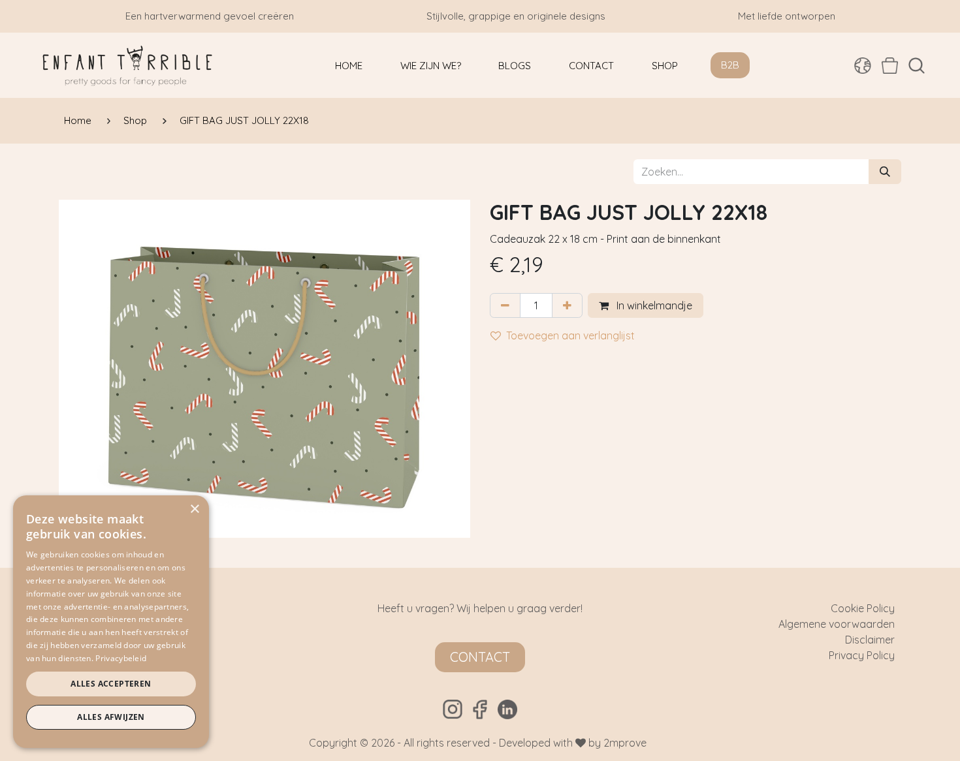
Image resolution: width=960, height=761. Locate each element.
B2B (730, 65)
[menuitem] (349, 65)
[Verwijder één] (505, 305)
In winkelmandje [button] (653, 305)
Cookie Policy (863, 608)
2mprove (625, 742)
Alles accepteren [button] (111, 683)
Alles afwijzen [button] (111, 716)
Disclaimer (870, 639)
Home (77, 120)
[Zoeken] (885, 171)
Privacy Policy (862, 655)
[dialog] (111, 621)
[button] (916, 65)
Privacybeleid (120, 658)
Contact (480, 657)
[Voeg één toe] (567, 305)
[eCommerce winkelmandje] (890, 65)
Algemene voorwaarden (836, 623)
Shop (135, 120)
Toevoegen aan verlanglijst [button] (570, 335)
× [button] (194, 509)
